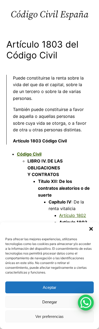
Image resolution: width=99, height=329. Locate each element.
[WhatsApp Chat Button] (86, 303)
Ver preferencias (49, 316)
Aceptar (49, 287)
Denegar (49, 302)
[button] (91, 228)
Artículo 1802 (72, 215)
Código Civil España (49, 14)
